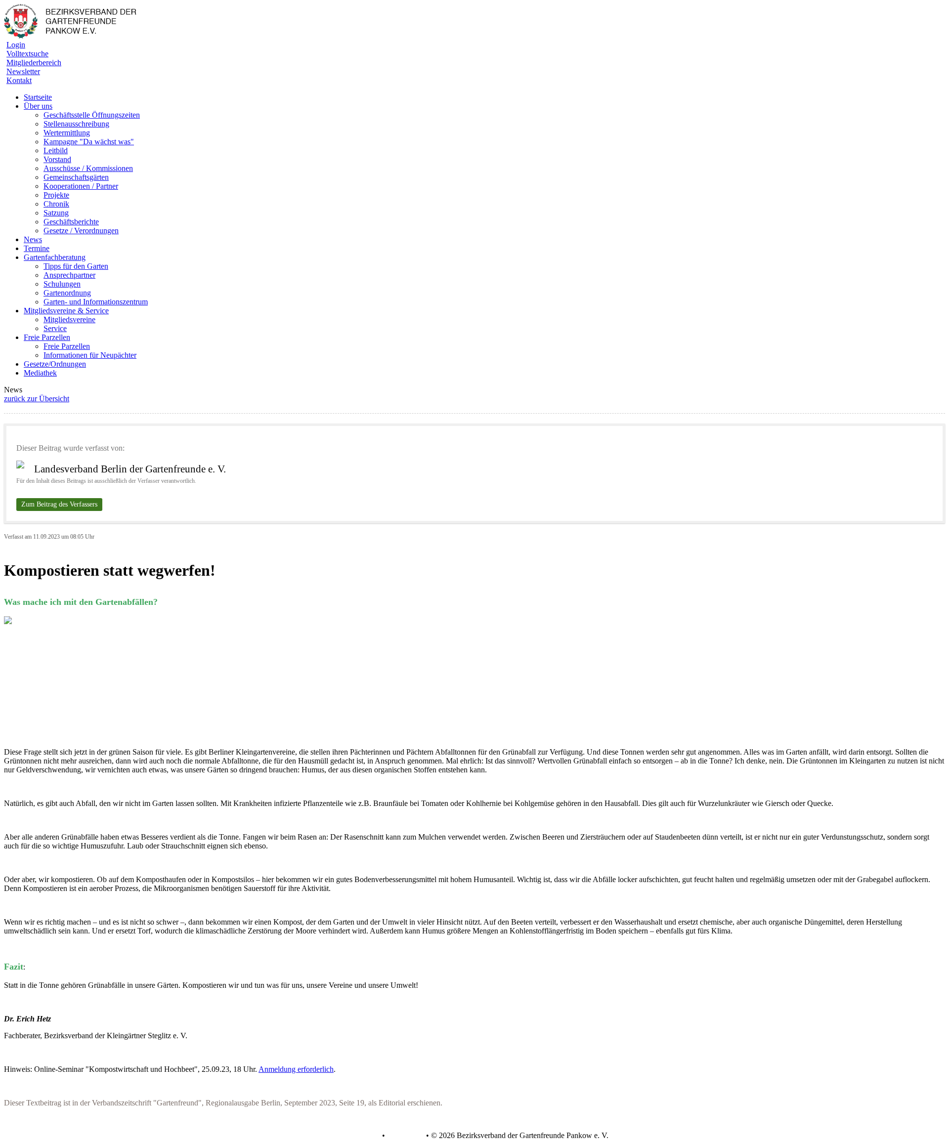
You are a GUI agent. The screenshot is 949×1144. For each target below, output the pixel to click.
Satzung (56, 213)
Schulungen (62, 284)
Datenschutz (360, 1136)
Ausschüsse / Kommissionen (88, 168)
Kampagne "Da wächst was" (88, 141)
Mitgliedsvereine (69, 319)
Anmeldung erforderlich (296, 1069)
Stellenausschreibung (76, 124)
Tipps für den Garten (75, 266)
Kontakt (19, 80)
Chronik (56, 204)
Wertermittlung (66, 132)
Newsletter (23, 71)
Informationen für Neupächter (89, 355)
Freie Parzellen (66, 346)
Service (55, 328)
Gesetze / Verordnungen (81, 230)
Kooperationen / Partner (80, 186)
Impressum (405, 1136)
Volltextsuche (27, 53)
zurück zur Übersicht (36, 398)
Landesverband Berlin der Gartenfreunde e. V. (130, 469)
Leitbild (55, 150)
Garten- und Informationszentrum (95, 301)
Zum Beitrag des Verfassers (59, 504)
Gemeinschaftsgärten (76, 177)
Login (15, 45)
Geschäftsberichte (71, 221)
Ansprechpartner (69, 275)
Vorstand (57, 159)
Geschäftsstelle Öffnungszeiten (91, 115)
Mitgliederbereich (33, 62)
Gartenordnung (67, 293)
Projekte (56, 195)
